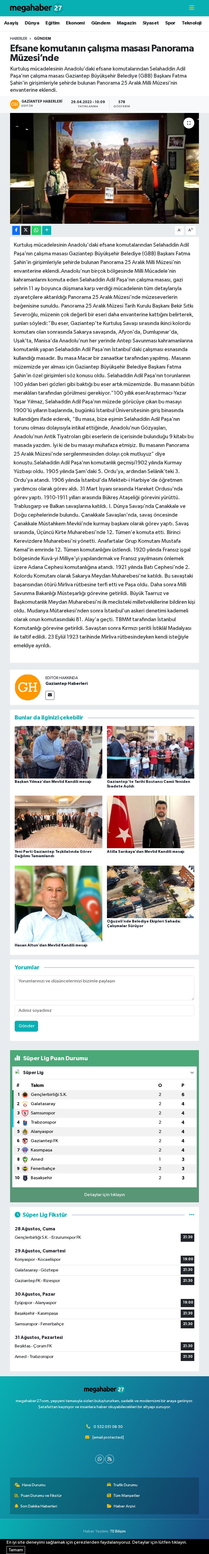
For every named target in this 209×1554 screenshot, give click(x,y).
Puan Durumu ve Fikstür (41, 1496)
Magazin (126, 23)
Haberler (18, 39)
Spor (170, 23)
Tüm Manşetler (126, 1496)
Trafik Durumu (125, 1485)
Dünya (32, 23)
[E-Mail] (49, 695)
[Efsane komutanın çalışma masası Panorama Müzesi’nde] (104, 168)
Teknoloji (192, 23)
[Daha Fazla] (46, 230)
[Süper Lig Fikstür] (191, 1215)
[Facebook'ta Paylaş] (16, 230)
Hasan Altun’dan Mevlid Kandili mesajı (51, 945)
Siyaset (151, 23)
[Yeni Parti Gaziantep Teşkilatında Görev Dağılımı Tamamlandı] (58, 822)
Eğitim (52, 23)
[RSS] (109, 1459)
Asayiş (11, 23)
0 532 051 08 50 (108, 1427)
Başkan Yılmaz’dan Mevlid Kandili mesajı (53, 782)
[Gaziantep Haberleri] (28, 687)
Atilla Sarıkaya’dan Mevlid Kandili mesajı (145, 852)
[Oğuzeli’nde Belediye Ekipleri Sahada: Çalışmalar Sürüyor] (151, 891)
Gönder (27, 1026)
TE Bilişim (118, 1531)
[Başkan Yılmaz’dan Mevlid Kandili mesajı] (58, 752)
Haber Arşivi (124, 1506)
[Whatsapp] (99, 1459)
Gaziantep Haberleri (66, 683)
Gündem (100, 23)
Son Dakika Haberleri (38, 1506)
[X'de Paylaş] (25, 230)
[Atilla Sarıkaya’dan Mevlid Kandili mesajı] (151, 822)
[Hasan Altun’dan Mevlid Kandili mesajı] (58, 903)
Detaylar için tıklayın (104, 1195)
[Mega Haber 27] (36, 8)
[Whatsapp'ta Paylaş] (36, 230)
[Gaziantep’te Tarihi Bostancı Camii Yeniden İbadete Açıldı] (151, 752)
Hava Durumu (33, 1485)
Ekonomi (75, 23)
